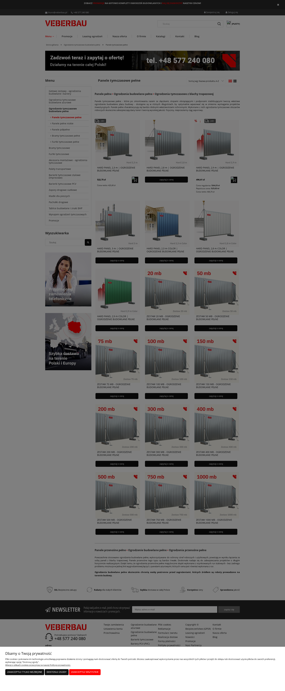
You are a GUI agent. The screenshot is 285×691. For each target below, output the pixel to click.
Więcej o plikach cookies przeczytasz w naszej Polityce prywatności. (38, 665)
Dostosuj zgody (57, 672)
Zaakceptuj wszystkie (85, 672)
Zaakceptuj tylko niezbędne (24, 672)
